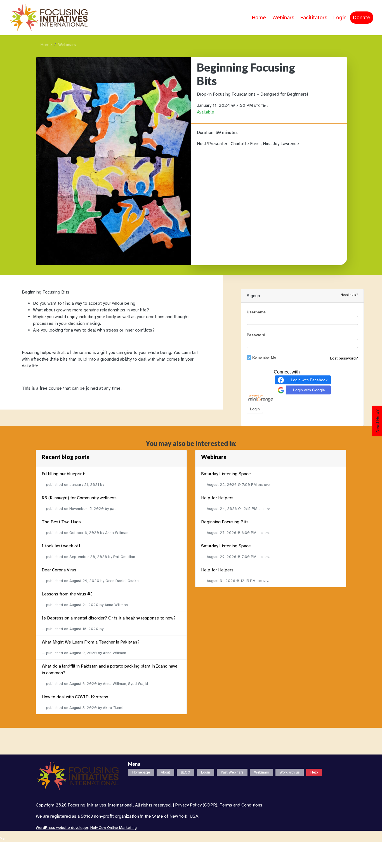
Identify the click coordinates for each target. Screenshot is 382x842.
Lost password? (344, 358)
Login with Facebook (309, 380)
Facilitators (313, 17)
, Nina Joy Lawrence (280, 143)
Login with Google (309, 390)
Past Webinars (232, 772)
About (165, 772)
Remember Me (264, 357)
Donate (361, 17)
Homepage (141, 772)
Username (256, 312)
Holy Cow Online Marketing (113, 827)
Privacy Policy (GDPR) (196, 805)
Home (259, 17)
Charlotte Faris (246, 143)
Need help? (349, 295)
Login (339, 17)
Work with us (290, 772)
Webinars (283, 17)
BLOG (185, 772)
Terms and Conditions (241, 805)
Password (256, 335)
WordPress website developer (62, 827)
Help (314, 772)
